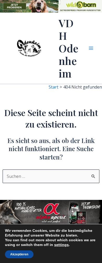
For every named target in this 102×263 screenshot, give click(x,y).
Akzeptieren (19, 254)
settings (61, 245)
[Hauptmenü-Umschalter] (91, 48)
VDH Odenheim (68, 48)
